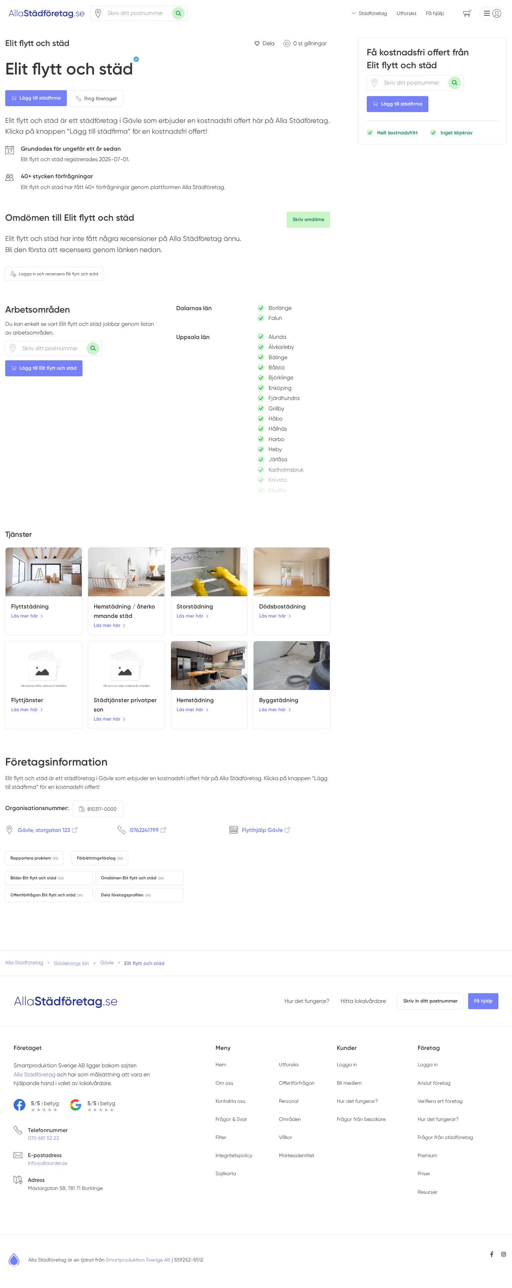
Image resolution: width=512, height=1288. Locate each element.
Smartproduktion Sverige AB (138, 1260)
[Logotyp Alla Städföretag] (66, 1001)
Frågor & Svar (231, 1119)
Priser (424, 1173)
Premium (427, 1155)
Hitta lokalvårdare (363, 1001)
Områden (290, 1119)
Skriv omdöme (308, 219)
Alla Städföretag (34, 1074)
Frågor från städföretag (445, 1137)
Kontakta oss (231, 1101)
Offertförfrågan (297, 1083)
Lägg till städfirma (40, 98)
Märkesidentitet (296, 1155)
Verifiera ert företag (440, 1101)
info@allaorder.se (47, 1163)
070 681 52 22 (43, 1138)
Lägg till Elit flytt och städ (48, 368)
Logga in (347, 1064)
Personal (288, 1101)
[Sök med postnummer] (178, 13)
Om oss (224, 1083)
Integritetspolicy (234, 1155)
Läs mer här (24, 616)
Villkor (285, 1137)
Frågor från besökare (361, 1119)
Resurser (427, 1192)
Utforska (406, 13)
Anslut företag (434, 1083)
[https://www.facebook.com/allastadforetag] (492, 1254)
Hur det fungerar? (307, 1001)
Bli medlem (349, 1083)
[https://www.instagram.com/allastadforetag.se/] (504, 1254)
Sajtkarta (226, 1173)
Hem (221, 1064)
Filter (221, 1137)
